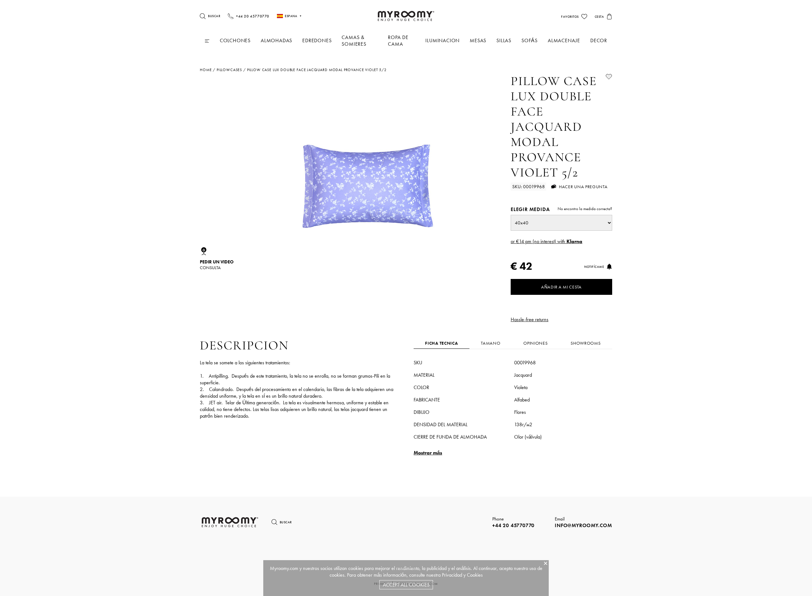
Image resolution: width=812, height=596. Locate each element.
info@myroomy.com (583, 525)
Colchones (235, 40)
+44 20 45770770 (513, 525)
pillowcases (229, 69)
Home (206, 69)
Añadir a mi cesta (561, 287)
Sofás (529, 40)
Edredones (316, 40)
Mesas (478, 40)
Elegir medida (561, 209)
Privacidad (452, 575)
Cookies (475, 575)
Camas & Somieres (354, 40)
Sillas (503, 40)
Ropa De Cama (398, 40)
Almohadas (276, 40)
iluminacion (442, 40)
